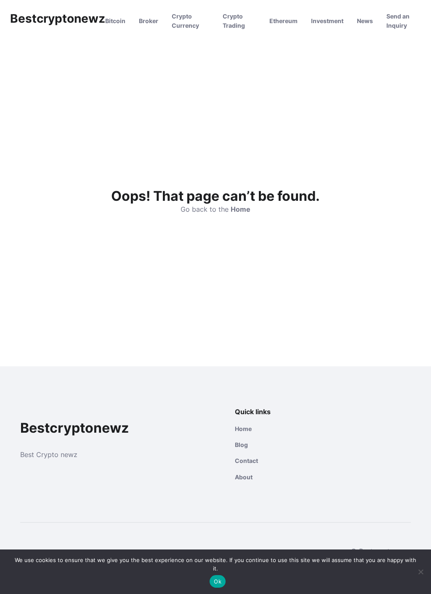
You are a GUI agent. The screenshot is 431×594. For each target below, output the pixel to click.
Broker (148, 20)
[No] (420, 572)
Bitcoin (115, 20)
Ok (217, 581)
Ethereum (283, 20)
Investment (327, 20)
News (365, 20)
